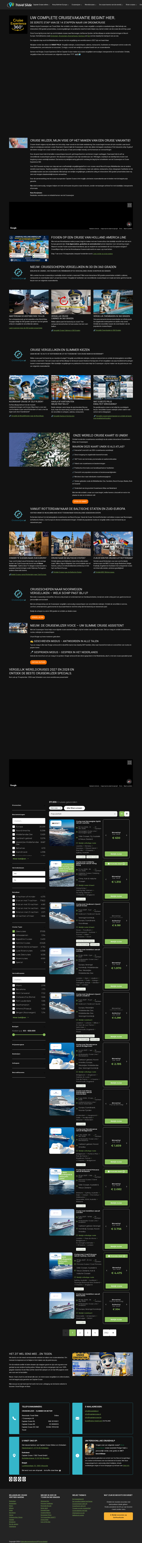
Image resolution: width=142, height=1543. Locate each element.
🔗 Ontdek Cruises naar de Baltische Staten (66, 572)
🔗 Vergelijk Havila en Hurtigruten (62, 416)
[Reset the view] (129, 224)
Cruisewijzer (76, 5)
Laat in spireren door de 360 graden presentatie (25, 328)
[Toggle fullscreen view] (129, 205)
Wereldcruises (90, 5)
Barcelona (12, 1512)
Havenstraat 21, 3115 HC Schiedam (35, 1448)
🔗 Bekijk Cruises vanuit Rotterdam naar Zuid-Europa (27, 574)
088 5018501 (53, 1421)
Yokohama (12, 1526)
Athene (11, 1508)
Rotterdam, (55, 36)
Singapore (12, 1522)
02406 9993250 (52, 1427)
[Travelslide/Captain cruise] (19, 4)
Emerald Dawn (45, 1510)
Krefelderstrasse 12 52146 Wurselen (35, 1458)
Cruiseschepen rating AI (79, 1504)
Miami (11, 1506)
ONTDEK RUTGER (38, 662)
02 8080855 (54, 1424)
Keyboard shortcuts (94, 228)
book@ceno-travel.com (93, 1421)
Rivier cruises (130, 5)
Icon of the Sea (45, 1522)
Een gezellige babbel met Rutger (82, 1501)
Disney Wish (44, 1519)
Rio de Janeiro (13, 1524)
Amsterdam (63, 36)
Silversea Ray (45, 1501)
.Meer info (126, 1465)
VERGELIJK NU (37, 617)
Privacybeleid (42, 1541)
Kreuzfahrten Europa (59, 5)
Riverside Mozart (46, 1506)
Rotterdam (12, 1501)
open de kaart (80, 501)
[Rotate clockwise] (131, 224)
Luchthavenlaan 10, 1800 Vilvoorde (35, 1466)
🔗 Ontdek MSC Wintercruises (104, 572)
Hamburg (81, 36)
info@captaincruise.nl (93, 1414)
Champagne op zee (78, 1513)
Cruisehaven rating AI (79, 1506)
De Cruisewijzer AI (78, 1499)
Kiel (88, 36)
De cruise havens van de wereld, (110, 5)
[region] (71, 215)
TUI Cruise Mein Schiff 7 (48, 1517)
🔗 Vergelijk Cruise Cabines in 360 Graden (65, 330)
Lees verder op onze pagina (103, 254)
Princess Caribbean (47, 1503)
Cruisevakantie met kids (79, 1510)
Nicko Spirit (44, 1508)
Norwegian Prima (46, 1515)
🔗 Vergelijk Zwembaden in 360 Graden (107, 330)
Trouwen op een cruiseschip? (81, 1508)
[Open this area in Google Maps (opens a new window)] (13, 228)
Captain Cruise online (40, 5)
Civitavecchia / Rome (15, 1517)
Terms (120, 228)
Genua (11, 1515)
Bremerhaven (73, 36)
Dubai (11, 1510)
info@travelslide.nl (91, 1411)
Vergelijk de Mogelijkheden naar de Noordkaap (27, 416)
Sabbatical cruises (78, 1515)
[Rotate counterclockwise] (127, 224)
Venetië (11, 1519)
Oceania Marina (46, 1512)
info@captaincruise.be (93, 1418)
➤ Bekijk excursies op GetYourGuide (118, 1516)
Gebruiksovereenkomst (29, 1541)
